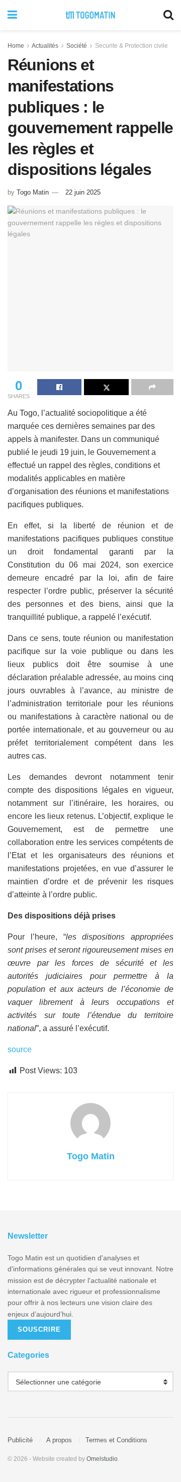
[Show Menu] (12, 15)
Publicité (20, 1440)
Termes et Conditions (116, 1440)
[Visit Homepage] (90, 15)
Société (76, 45)
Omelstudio (102, 1458)
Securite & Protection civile (131, 45)
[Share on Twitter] (106, 387)
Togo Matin (33, 192)
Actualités (45, 45)
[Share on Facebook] (59, 387)
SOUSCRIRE (39, 1329)
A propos (59, 1440)
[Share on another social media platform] (152, 387)
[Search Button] (168, 15)
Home (16, 45)
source (20, 1049)
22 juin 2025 (83, 192)
